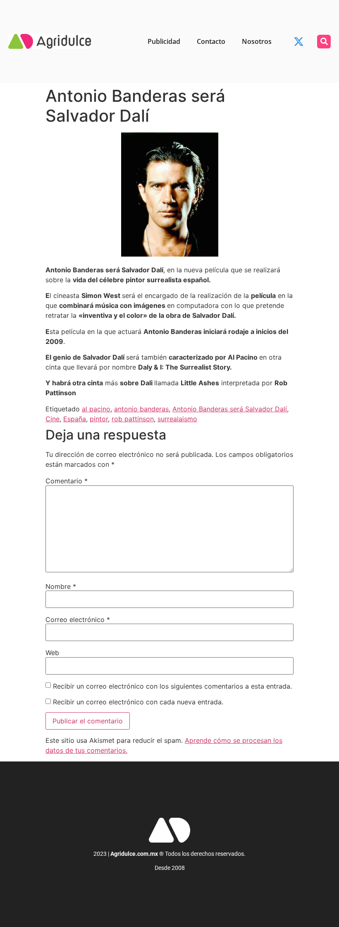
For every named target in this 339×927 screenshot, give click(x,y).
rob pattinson (133, 419)
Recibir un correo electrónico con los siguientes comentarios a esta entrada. (172, 686)
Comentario (66, 481)
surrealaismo (177, 419)
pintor (99, 419)
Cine (52, 419)
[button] (324, 41)
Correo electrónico (77, 619)
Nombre (60, 586)
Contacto (211, 41)
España (74, 419)
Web (52, 652)
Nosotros (257, 41)
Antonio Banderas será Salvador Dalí (229, 409)
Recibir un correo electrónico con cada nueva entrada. (138, 702)
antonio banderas (141, 409)
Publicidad (164, 41)
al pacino (96, 409)
